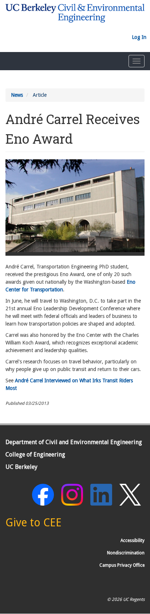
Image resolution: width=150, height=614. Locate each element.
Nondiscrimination (126, 552)
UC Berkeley (21, 466)
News (17, 95)
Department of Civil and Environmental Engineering (73, 442)
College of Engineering (35, 454)
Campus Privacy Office (122, 565)
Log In (139, 37)
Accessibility (133, 540)
